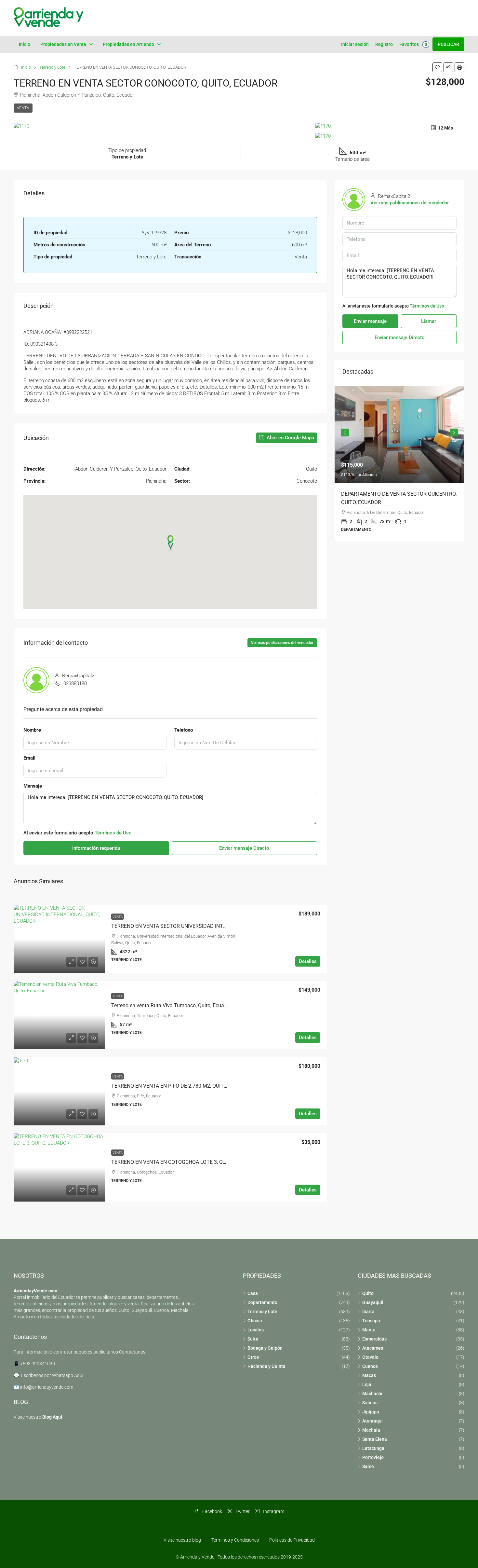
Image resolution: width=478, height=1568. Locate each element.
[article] (399, 463)
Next (454, 432)
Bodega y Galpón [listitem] (265, 1348)
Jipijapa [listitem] (370, 1411)
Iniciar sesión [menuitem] (355, 44)
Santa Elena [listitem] (374, 1439)
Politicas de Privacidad (292, 1540)
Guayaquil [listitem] (372, 1302)
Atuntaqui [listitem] (372, 1421)
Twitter (242, 1511)
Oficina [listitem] (254, 1320)
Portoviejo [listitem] (373, 1457)
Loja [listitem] (366, 1384)
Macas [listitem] (369, 1375)
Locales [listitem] (255, 1329)
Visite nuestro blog (182, 1540)
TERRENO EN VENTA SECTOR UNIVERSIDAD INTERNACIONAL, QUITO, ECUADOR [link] (203, 926)
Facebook (211, 1511)
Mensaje (32, 786)
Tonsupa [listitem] (371, 1320)
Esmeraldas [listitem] (374, 1338)
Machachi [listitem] (372, 1393)
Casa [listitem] (252, 1293)
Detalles (308, 961)
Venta (23, 108)
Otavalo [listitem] (370, 1357)
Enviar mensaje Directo (244, 848)
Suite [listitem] (252, 1338)
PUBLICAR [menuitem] (448, 44)
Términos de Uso (113, 833)
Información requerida (96, 848)
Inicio (24, 44)
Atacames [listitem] (372, 1348)
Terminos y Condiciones (235, 1540)
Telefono (183, 730)
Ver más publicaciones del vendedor (282, 642)
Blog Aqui (52, 1417)
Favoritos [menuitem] (413, 44)
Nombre (32, 730)
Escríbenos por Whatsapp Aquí (52, 1375)
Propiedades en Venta (63, 44)
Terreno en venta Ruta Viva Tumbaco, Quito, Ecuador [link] (171, 1005)
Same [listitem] (368, 1466)
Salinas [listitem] (370, 1402)
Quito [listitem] (368, 1293)
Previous (345, 432)
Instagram (273, 1511)
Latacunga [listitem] (373, 1448)
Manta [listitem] (369, 1329)
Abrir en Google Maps (289, 438)
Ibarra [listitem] (368, 1311)
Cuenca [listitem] (370, 1366)
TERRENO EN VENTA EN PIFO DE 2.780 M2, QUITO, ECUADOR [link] (181, 1086)
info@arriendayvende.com (46, 1387)
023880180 (75, 683)
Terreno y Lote (52, 67)
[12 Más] (389, 135)
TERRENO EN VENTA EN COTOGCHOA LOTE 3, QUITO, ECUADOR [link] (185, 1162)
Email (29, 758)
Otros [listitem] (253, 1357)
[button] (437, 67)
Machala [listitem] (371, 1430)
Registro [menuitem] (384, 44)
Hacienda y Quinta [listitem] (266, 1366)
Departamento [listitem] (262, 1302)
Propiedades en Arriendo (128, 44)
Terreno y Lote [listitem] (262, 1311)
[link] (59, 939)
